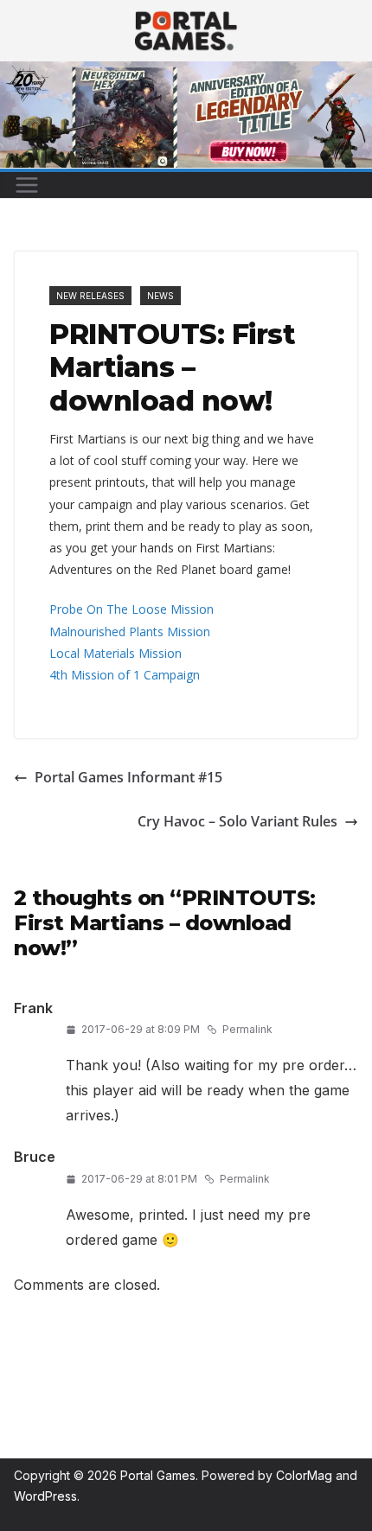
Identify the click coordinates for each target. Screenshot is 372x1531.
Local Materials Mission (115, 653)
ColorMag (304, 1475)
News (160, 295)
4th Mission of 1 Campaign (124, 675)
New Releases (90, 295)
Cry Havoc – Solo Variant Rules (237, 821)
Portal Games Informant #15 (128, 777)
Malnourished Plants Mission (129, 631)
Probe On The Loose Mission (131, 609)
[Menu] (27, 185)
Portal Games (158, 1475)
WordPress (45, 1496)
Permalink (247, 1029)
